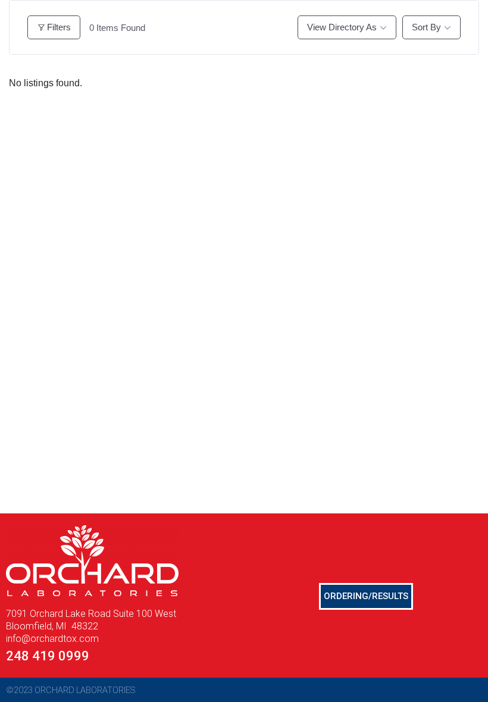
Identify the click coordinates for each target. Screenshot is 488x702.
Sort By (426, 27)
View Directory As (342, 27)
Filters (59, 27)
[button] (366, 596)
